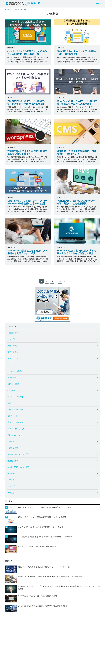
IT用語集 (10, 493)
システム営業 (12, 448)
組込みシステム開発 (15, 410)
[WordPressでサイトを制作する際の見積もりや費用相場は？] (28, 131)
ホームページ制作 (14, 371)
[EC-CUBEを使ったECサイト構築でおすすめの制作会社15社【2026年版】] (28, 81)
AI (8, 365)
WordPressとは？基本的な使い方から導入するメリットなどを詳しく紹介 (76, 252)
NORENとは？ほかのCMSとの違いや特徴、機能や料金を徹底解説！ (76, 202)
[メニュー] (97, 3)
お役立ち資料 (12, 333)
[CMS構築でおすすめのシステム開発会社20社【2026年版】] (77, 32)
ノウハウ (11, 480)
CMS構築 (23, 10)
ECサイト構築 (13, 384)
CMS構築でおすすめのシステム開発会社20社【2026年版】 (76, 52)
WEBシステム (13, 358)
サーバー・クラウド (15, 397)
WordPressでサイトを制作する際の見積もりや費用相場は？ (27, 152)
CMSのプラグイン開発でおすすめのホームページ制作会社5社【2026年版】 (27, 202)
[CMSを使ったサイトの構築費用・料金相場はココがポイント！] (77, 131)
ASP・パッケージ (14, 403)
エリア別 (11, 339)
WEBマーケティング (15, 429)
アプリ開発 (11, 378)
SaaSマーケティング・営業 (18, 454)
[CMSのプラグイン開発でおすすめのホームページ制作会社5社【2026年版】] (28, 181)
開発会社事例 (12, 461)
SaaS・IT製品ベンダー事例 (18, 467)
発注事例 (11, 473)
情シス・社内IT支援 (15, 422)
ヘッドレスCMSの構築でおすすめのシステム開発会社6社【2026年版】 (27, 52)
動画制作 (11, 441)
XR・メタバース (14, 435)
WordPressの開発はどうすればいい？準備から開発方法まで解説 (27, 252)
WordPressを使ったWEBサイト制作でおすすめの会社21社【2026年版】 (77, 102)
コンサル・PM (13, 416)
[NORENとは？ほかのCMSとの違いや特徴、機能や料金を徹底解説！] (77, 181)
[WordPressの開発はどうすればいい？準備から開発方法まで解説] (28, 231)
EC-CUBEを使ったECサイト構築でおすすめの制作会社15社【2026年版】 (26, 102)
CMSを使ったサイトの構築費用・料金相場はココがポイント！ (76, 152)
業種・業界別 (12, 346)
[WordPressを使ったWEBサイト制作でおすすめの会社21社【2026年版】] (77, 81)
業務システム (12, 352)
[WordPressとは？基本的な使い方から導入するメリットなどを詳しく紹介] (77, 231)
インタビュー (12, 486)
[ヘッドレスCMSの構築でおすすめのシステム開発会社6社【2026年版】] (28, 32)
